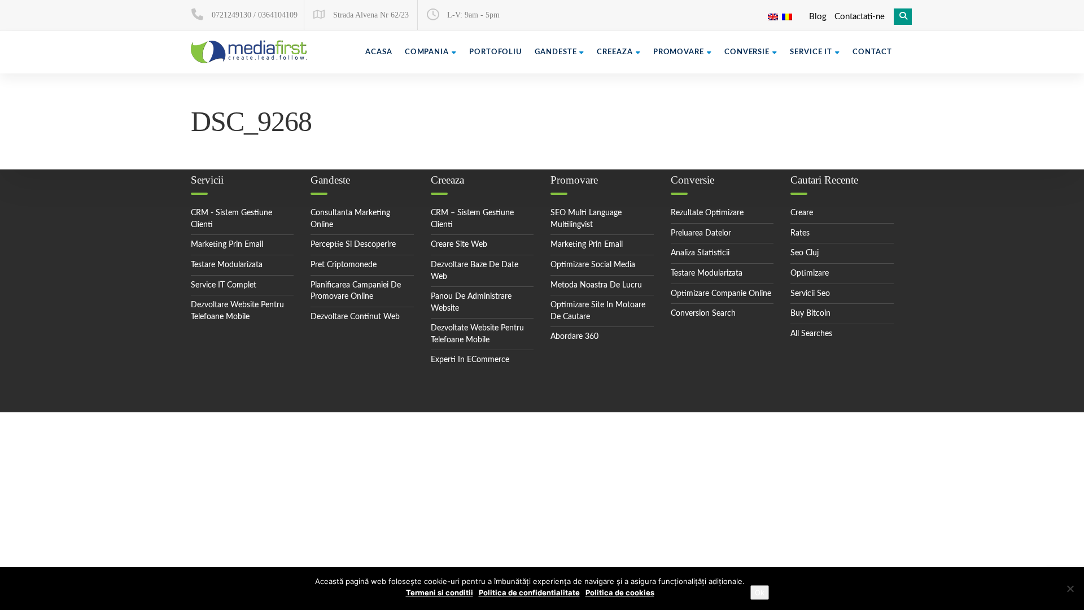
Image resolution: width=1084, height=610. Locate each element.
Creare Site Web (459, 245)
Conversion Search (703, 313)
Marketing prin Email (586, 245)
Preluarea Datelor (701, 233)
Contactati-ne (859, 16)
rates (800, 233)
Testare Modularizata (227, 265)
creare (801, 213)
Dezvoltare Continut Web (355, 317)
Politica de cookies (619, 592)
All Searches (811, 334)
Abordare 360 (574, 337)
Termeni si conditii (439, 592)
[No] (1070, 588)
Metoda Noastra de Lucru (596, 285)
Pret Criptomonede (344, 265)
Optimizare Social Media (592, 265)
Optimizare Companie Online (721, 294)
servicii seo (810, 294)
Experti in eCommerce (470, 360)
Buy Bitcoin (810, 313)
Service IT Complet (223, 285)
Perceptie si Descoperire (353, 245)
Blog (818, 16)
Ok (759, 592)
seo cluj (804, 253)
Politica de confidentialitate (529, 592)
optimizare (809, 273)
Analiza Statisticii (700, 253)
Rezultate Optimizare (707, 213)
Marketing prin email (227, 245)
